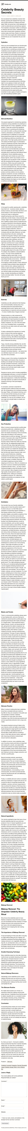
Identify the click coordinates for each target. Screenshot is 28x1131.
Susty (19, 1127)
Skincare (9, 1061)
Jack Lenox (24, 1127)
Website (3, 1112)
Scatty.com (8, 4)
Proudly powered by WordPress (7, 1127)
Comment (4, 1081)
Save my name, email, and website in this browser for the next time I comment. (12, 1119)
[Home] (2, 5)
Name (3, 1100)
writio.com (18, 16)
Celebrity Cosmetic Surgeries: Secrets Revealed (14, 1065)
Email (3, 1106)
